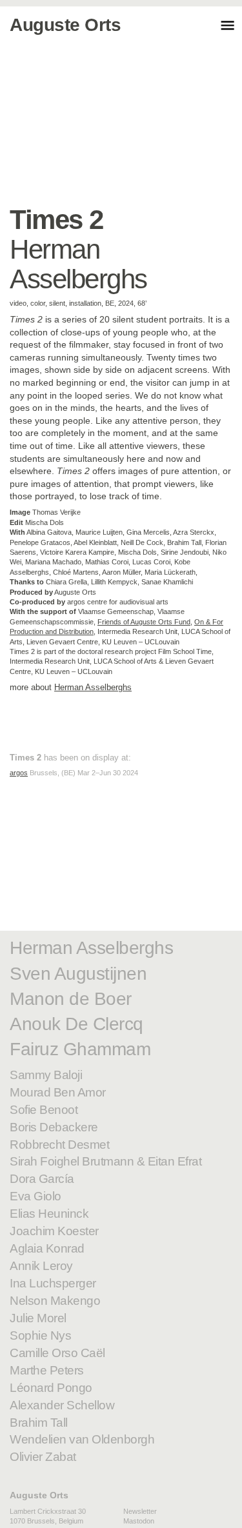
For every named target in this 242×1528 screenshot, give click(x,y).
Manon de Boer (71, 999)
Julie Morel (38, 1318)
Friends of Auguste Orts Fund (143, 622)
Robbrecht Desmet (59, 1144)
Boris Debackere (54, 1127)
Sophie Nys (40, 1335)
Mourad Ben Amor (58, 1092)
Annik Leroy (41, 1266)
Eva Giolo (35, 1196)
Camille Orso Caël (57, 1353)
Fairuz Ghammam (80, 1049)
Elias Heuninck (49, 1213)
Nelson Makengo (55, 1300)
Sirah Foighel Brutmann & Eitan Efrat (105, 1161)
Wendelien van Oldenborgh (82, 1439)
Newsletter (140, 1511)
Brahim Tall (39, 1422)
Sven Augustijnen (78, 974)
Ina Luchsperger (53, 1283)
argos (19, 773)
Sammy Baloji (46, 1075)
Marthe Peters (47, 1370)
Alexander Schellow (62, 1405)
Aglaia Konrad (47, 1248)
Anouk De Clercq (76, 1024)
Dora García (42, 1179)
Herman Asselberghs (93, 687)
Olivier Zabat (43, 1457)
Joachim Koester (54, 1231)
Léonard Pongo (51, 1387)
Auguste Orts (39, 1495)
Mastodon (138, 1521)
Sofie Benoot (43, 1109)
